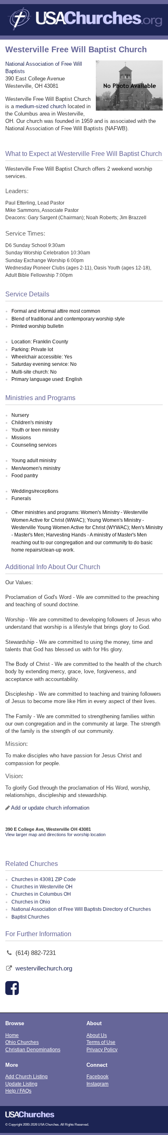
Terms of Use (100, 1042)
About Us (96, 1035)
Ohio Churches (22, 1042)
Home (12, 1035)
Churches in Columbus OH (41, 894)
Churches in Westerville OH (42, 887)
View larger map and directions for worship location (55, 834)
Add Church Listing (26, 1076)
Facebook (97, 1076)
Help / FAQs (18, 1090)
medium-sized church (40, 106)
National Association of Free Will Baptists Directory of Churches (81, 909)
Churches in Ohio (30, 902)
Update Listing (21, 1083)
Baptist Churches (30, 917)
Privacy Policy (101, 1049)
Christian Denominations (32, 1049)
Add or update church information (50, 808)
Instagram (97, 1083)
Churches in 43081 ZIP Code (43, 879)
